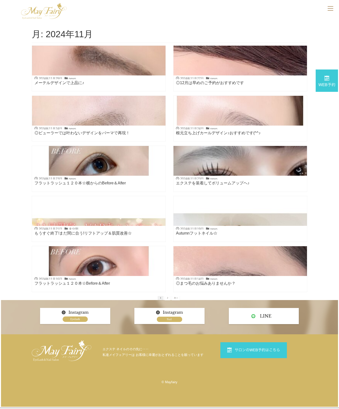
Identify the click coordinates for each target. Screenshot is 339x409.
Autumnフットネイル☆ (196, 233)
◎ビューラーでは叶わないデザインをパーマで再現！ (82, 133)
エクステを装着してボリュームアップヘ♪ (212, 183)
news (72, 78)
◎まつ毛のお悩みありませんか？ (206, 283)
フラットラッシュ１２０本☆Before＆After (72, 283)
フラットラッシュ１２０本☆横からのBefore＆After (80, 183)
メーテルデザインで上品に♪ (59, 83)
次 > (176, 298)
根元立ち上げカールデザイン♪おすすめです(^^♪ (218, 133)
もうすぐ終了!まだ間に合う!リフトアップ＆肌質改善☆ (83, 233)
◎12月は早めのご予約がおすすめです (210, 83)
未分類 (73, 229)
